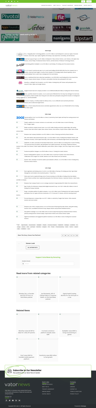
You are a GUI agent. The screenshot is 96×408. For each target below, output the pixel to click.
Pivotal (52, 226)
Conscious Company (52, 224)
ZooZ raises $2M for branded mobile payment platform (26, 357)
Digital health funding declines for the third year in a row (69, 295)
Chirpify (44, 224)
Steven (15, 37)
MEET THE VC (45, 386)
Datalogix (67, 224)
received (42, 64)
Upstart (76, 226)
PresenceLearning (60, 226)
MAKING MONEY (46, 391)
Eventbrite (44, 171)
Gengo (18, 226)
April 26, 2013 (8, 37)
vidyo (18, 228)
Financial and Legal (10, 31)
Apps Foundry (24, 224)
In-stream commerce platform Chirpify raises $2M (48, 332)
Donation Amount (26, 261)
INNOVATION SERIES (47, 384)
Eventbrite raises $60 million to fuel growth (48, 356)
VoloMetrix (23, 228)
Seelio (66, 226)
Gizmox (23, 226)
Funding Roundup (21, 31)
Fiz (77, 224)
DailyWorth (60, 224)
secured (60, 159)
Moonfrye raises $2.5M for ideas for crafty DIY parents (26, 331)
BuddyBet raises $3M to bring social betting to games (69, 332)
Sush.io (71, 226)
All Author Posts (33, 247)
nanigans (44, 226)
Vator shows (30, 31)
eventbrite (72, 224)
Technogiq (83, 406)
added (55, 142)
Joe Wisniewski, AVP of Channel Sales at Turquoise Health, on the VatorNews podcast (48, 296)
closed (43, 70)
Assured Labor (32, 224)
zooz (29, 228)
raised (47, 54)
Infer (28, 226)
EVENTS (72, 384)
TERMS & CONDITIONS (76, 391)
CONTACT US (73, 389)
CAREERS (72, 386)
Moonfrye (39, 226)
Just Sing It (33, 226)
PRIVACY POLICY (74, 394)
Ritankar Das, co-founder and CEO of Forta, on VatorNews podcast (26, 295)
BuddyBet (39, 224)
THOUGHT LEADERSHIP (48, 389)
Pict (49, 226)
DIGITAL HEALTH (46, 394)
